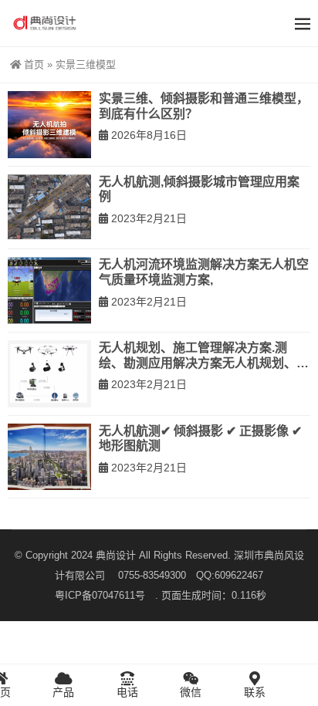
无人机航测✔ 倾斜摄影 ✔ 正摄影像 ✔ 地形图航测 (200, 438)
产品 (63, 692)
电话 (127, 692)
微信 (190, 692)
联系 (255, 692)
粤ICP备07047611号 (105, 595)
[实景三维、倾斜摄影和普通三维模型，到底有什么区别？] (49, 124)
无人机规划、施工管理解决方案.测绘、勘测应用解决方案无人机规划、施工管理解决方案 (204, 355)
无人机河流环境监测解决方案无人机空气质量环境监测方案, (204, 272)
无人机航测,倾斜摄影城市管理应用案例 (199, 189)
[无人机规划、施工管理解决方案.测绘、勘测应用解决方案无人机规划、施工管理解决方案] (49, 373)
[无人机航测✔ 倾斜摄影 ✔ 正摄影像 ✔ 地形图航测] (49, 457)
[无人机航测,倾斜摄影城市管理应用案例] (49, 208)
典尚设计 (116, 555)
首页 (34, 64)
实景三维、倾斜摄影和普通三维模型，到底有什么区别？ (204, 106)
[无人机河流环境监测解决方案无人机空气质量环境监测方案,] (49, 290)
